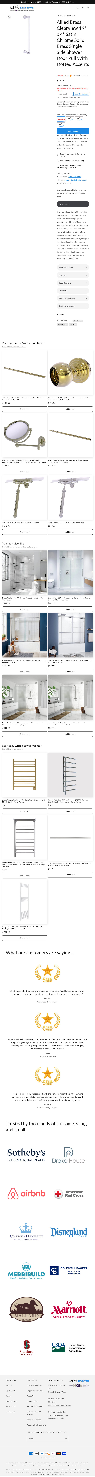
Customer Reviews (34, 1385)
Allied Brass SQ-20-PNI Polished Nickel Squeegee (20, 523)
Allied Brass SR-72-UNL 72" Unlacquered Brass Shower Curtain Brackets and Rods (22, 399)
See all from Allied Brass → (13, 347)
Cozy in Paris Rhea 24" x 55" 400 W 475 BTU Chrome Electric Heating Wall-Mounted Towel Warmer (68, 801)
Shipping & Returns (34, 1391)
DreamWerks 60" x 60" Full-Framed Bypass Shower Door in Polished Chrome (24, 661)
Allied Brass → (77, 320)
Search (8, 1396)
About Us (30, 1396)
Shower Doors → (62, 324)
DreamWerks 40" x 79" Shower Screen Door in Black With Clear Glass (23, 599)
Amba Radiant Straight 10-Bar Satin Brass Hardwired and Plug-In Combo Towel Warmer (23, 801)
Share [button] (61, 315)
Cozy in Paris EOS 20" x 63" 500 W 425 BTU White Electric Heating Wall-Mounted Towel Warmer (24, 928)
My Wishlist (10, 1391)
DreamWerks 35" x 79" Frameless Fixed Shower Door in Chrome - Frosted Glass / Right (23, 724)
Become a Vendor (34, 1420)
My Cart (9, 1385)
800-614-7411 (74, 176)
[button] (7, 8)
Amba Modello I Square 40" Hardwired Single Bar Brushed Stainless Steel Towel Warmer (69, 864)
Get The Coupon (81, 94)
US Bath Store (50, 1458)
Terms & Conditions (35, 1406)
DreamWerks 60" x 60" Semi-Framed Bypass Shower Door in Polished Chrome (69, 661)
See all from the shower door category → (19, 547)
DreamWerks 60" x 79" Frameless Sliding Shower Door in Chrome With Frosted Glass (69, 599)
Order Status (11, 1401)
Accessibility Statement (36, 1425)
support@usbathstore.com (75, 180)
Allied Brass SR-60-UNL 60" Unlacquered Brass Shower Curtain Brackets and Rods (68, 461)
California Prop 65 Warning (34, 1412)
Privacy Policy (32, 1401)
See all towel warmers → (12, 749)
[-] (61, 119)
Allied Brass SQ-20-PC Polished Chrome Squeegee (66, 523)
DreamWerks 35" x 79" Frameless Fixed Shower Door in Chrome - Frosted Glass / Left (68, 724)
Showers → (73, 324)
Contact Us (10, 1411)
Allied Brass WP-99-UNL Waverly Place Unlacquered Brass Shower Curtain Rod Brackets (69, 399)
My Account (10, 1406)
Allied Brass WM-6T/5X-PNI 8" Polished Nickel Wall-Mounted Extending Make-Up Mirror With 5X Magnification (24, 461)
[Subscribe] (65, 1438)
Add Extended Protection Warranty (72, 114)
